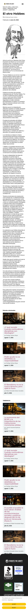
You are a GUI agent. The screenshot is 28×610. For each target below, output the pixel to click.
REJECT (14, 607)
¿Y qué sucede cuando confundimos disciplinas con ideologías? (13, 330)
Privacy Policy (7, 595)
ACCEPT (14, 604)
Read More (10, 600)
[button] (22, 3)
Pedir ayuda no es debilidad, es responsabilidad (12, 359)
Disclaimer (12, 595)
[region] (14, 603)
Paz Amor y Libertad (10, 9)
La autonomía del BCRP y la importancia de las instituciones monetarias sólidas (13, 421)
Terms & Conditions (19, 595)
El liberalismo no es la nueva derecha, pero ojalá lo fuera (13, 386)
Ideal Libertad (8, 8)
